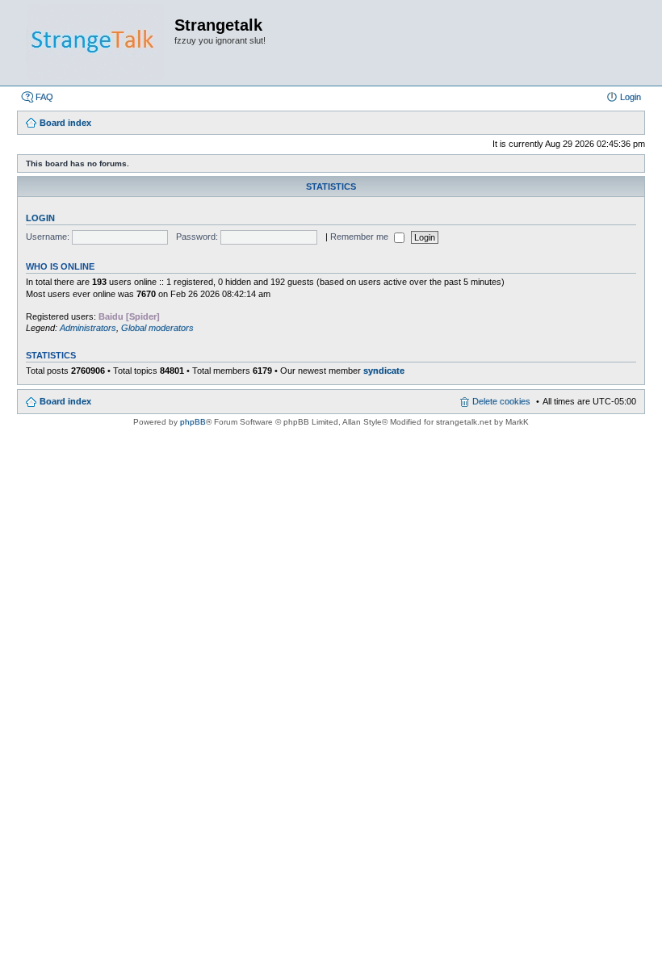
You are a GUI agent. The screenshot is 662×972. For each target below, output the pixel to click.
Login (40, 218)
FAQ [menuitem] (44, 97)
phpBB (193, 421)
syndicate (383, 370)
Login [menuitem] (630, 97)
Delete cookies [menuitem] (501, 401)
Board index (65, 401)
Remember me (360, 236)
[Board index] (95, 43)
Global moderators (157, 328)
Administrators (88, 328)
